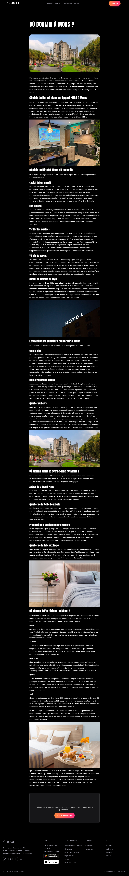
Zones (66, 859)
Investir (108, 846)
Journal (57, 3)
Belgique (109, 852)
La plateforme (69, 856)
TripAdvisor (75, 218)
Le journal (109, 849)
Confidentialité (121, 871)
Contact (77, 3)
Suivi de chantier (70, 862)
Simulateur (68, 849)
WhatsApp (89, 849)
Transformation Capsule (73, 846)
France (108, 856)
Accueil (50, 3)
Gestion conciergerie (71, 852)
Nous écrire (89, 846)
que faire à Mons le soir (57, 785)
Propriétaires (67, 3)
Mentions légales (110, 871)
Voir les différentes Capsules (50, 847)
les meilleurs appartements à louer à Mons (70, 117)
